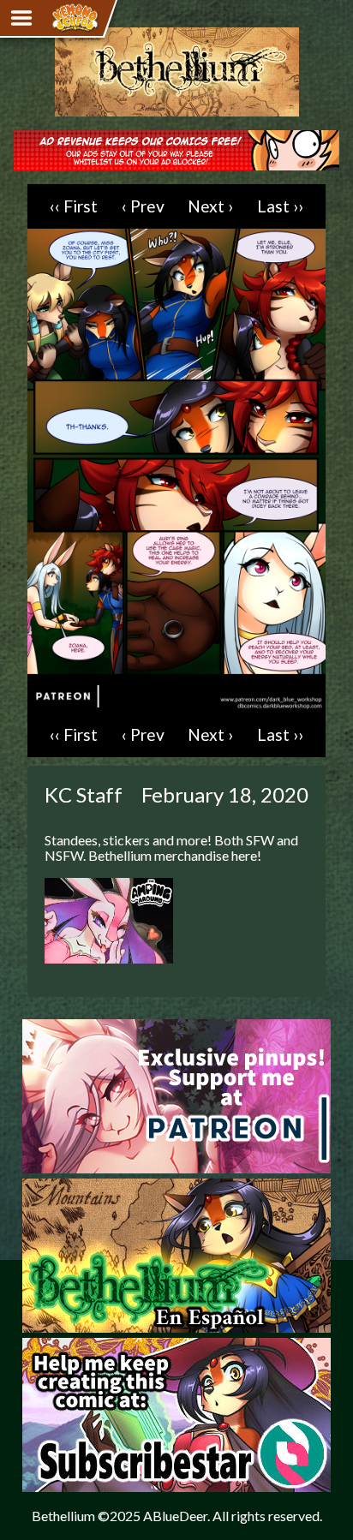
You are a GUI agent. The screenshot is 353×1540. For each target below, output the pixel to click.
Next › (210, 206)
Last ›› (280, 206)
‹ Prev (143, 206)
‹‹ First (74, 206)
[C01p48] (176, 704)
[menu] (21, 18)
